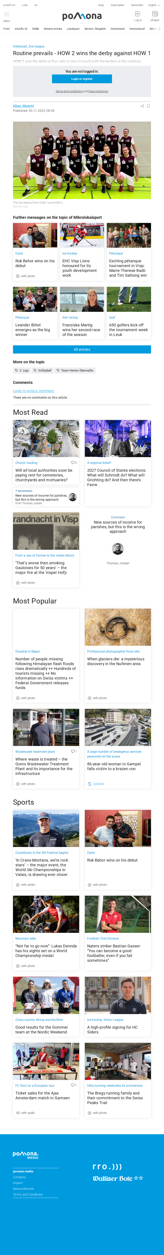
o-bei (24, 5)
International (137, 28)
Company (19, 1177)
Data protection (23, 1189)
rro (35, 5)
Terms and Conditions (28, 1194)
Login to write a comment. (33, 391)
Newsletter (137, 5)
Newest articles (53, 28)
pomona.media (23, 1171)
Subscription (117, 5)
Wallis (35, 28)
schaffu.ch (9, 5)
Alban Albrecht (23, 106)
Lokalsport (73, 28)
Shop (101, 5)
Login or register (82, 78)
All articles (82, 349)
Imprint (18, 1183)
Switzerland (118, 28)
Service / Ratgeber (95, 28)
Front (6, 28)
